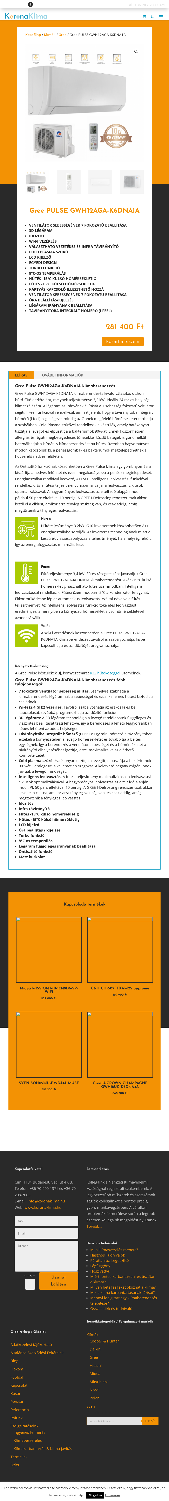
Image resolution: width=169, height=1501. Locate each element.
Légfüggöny (100, 1265)
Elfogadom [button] (95, 1495)
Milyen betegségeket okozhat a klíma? (123, 1287)
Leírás (21, 375)
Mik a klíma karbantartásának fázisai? (122, 1292)
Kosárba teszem (123, 341)
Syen (91, 1406)
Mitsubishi (99, 1381)
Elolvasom (112, 1495)
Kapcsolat (19, 1385)
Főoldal (17, 1377)
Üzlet (15, 1464)
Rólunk (16, 1417)
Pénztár (17, 1401)
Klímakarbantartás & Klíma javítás (43, 1448)
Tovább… (94, 1226)
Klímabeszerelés (28, 1440)
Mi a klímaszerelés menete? (114, 1249)
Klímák (50, 34)
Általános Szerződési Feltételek (37, 1352)
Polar (94, 1398)
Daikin (95, 1349)
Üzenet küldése (58, 1281)
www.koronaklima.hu (43, 1207)
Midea (95, 1373)
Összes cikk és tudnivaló (111, 1308)
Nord (94, 1389)
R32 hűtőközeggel (105, 673)
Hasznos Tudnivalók (107, 1255)
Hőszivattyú (100, 1271)
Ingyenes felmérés (29, 1432)
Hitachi (96, 1365)
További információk (61, 375)
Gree (63, 34)
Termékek (19, 1456)
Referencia (20, 1409)
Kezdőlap (33, 34)
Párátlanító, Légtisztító (109, 1260)
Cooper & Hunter (104, 1341)
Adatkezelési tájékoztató (31, 1344)
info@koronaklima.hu (46, 1201)
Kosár (15, 1393)
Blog (14, 1360)
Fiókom (17, 1369)
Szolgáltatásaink (24, 1425)
